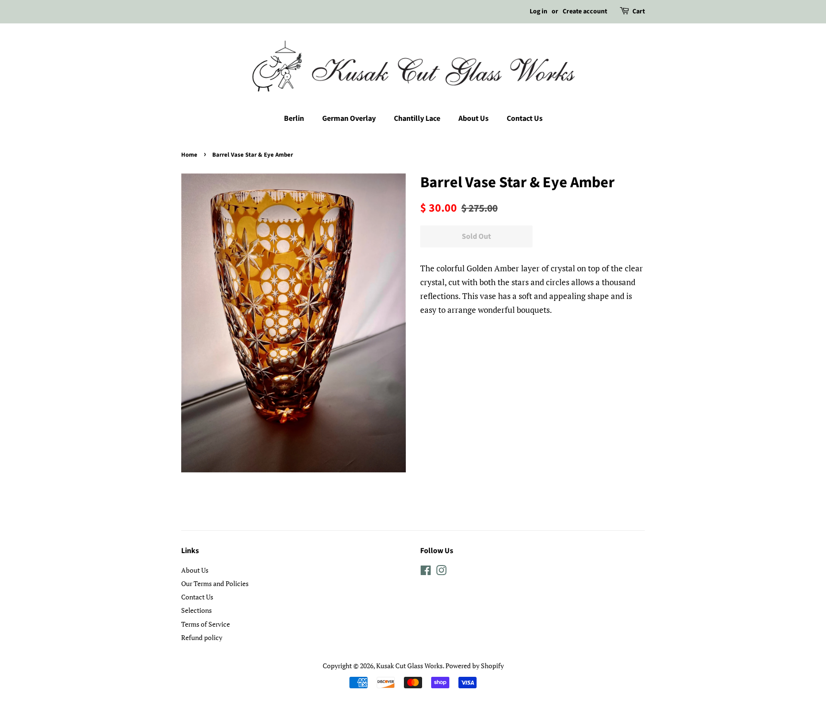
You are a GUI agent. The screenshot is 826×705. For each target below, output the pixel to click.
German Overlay (349, 118)
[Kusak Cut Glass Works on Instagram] (441, 572)
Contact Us (525, 118)
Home (189, 154)
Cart (638, 11)
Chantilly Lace (417, 118)
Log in (538, 11)
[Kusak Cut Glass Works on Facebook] (425, 572)
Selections (196, 610)
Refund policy (201, 637)
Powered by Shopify (475, 665)
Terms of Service (205, 624)
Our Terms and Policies (215, 583)
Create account (585, 11)
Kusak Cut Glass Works (409, 665)
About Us (473, 118)
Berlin (294, 118)
